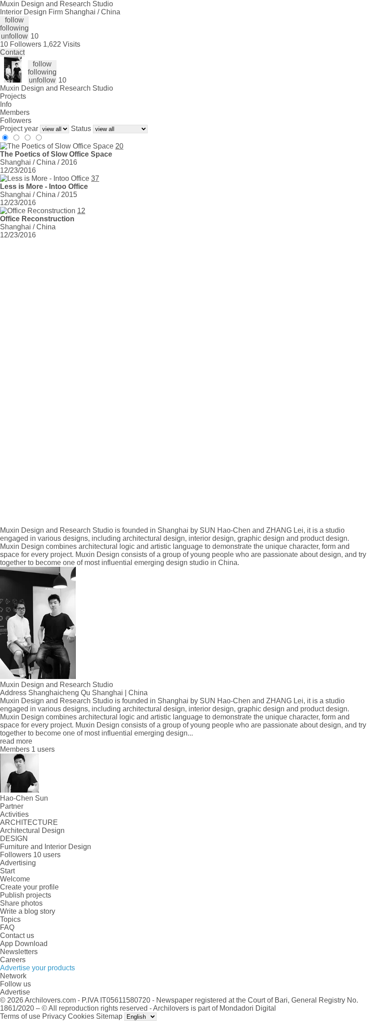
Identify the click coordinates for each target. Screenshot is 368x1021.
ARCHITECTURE (29, 822)
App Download (24, 943)
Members (15, 112)
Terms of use (20, 1016)
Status (81, 128)
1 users (43, 749)
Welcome (15, 879)
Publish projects (25, 895)
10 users (47, 855)
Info (6, 104)
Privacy (54, 1016)
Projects (13, 96)
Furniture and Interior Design (45, 846)
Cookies (81, 1016)
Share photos (21, 903)
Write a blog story (27, 911)
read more (16, 741)
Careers (13, 960)
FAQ (7, 927)
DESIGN (14, 838)
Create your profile (29, 887)
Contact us (17, 935)
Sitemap (109, 1016)
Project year (19, 128)
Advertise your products (37, 968)
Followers (15, 120)
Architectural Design (32, 830)
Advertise (15, 992)
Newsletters (19, 951)
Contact (12, 52)
